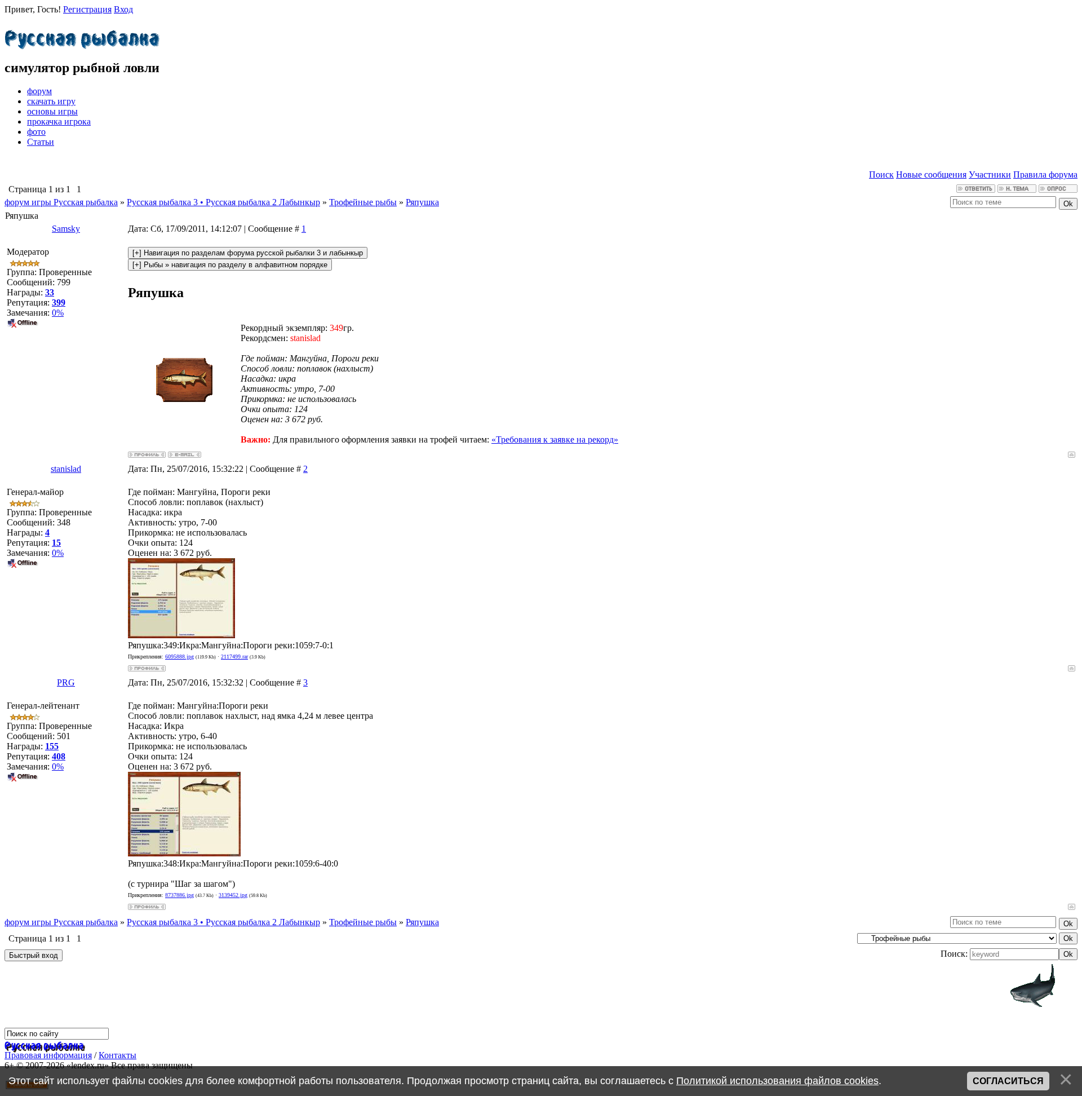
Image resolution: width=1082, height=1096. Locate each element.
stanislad (66, 469)
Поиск (881, 174)
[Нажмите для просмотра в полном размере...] (181, 635)
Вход (123, 9)
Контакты (117, 1055)
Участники (990, 174)
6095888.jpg (179, 656)
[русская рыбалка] (44, 1044)
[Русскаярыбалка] (82, 36)
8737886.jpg (179, 895)
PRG (66, 682)
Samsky (66, 228)
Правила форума (1045, 174)
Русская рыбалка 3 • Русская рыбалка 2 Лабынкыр (223, 202)
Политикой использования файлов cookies (777, 1080)
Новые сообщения (931, 174)
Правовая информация (48, 1055)
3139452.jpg (233, 895)
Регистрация (87, 9)
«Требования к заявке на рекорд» (554, 439)
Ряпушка (422, 202)
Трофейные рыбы (363, 202)
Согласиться (1008, 1081)
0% (58, 312)
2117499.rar (234, 656)
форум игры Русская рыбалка (61, 202)
